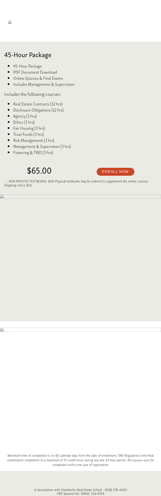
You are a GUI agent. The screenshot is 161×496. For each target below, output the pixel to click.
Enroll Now (115, 171)
